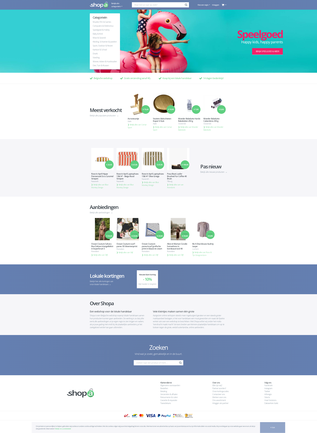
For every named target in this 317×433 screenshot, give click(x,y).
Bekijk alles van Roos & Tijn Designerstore (202, 253)
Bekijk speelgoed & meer (267, 51)
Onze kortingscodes (220, 391)
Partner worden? (219, 388)
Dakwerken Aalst (271, 403)
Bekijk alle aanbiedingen (100, 212)
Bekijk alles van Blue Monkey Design (99, 186)
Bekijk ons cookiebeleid (63, 429)
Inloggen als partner (220, 403)
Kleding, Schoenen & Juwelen (105, 41)
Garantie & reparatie (168, 400)
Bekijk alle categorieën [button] (116, 5)
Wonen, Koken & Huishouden (105, 61)
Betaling (163, 391)
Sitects (267, 397)
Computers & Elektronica (103, 25)
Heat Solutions (270, 400)
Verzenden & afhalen (169, 394)
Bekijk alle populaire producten (103, 115)
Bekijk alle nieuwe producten (212, 172)
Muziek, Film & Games (102, 22)
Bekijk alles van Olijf (100, 255)
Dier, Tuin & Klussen (101, 65)
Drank (95, 53)
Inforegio (268, 394)
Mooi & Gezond (99, 37)
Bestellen (164, 388)
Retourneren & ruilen (169, 397)
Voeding (96, 57)
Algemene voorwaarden (170, 385)
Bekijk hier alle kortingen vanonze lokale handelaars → (101, 283)
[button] (223, 5)
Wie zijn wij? (217, 385)
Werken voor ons (219, 397)
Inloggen (215, 5)
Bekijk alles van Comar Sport (137, 126)
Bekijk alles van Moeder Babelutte (188, 128)
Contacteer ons (218, 394)
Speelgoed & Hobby (101, 29)
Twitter (267, 391)
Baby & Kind (98, 33)
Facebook (268, 385)
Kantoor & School (100, 49)
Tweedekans (165, 403)
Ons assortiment (219, 400)
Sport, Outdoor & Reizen (103, 45)
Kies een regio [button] (203, 5)
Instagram (268, 388)
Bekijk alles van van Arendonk (175, 186)
